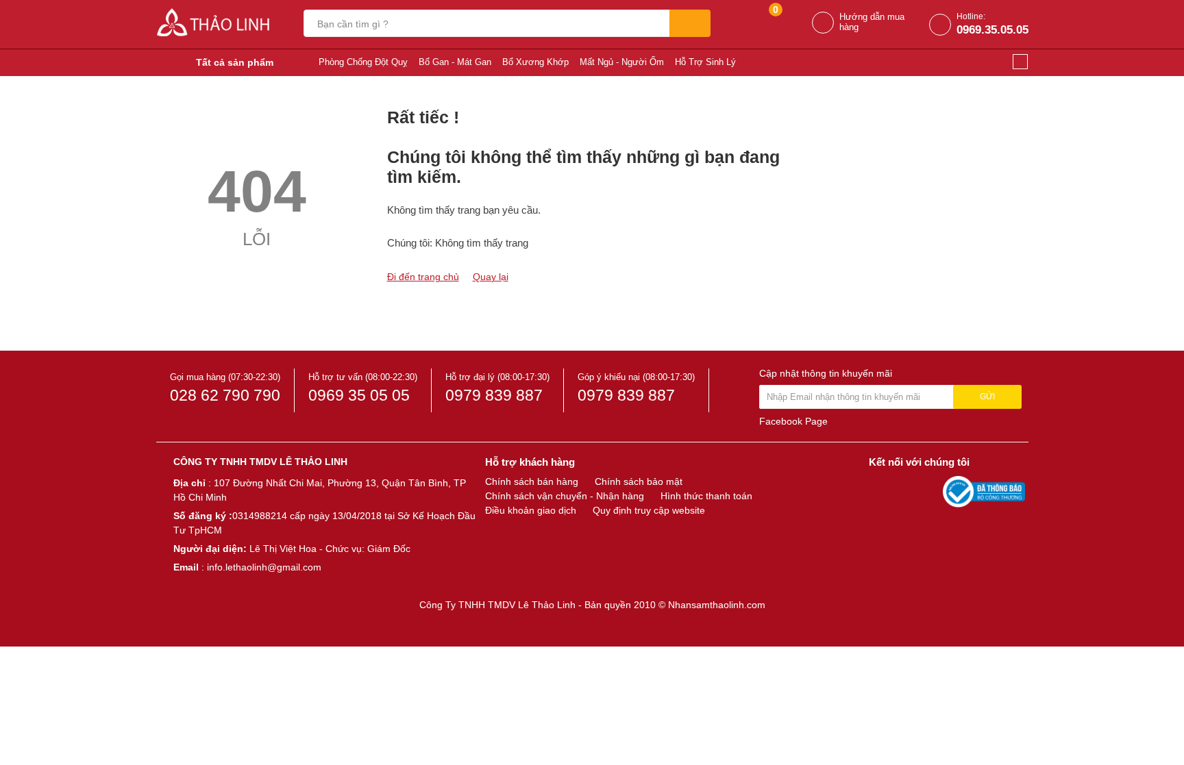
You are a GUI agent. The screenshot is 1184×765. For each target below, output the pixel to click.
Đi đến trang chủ (423, 276)
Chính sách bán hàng (531, 481)
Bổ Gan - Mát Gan (455, 62)
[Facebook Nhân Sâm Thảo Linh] (881, 491)
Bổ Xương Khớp (535, 62)
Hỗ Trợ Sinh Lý (705, 62)
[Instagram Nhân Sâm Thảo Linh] (929, 491)
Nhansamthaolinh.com (716, 604)
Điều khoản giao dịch (530, 510)
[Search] (690, 23)
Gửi (987, 396)
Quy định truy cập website (649, 510)
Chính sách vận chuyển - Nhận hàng (564, 495)
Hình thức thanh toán (706, 495)
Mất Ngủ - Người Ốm (622, 62)
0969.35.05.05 (992, 29)
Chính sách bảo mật (638, 481)
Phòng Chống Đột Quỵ (363, 62)
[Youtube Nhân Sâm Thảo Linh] (905, 491)
